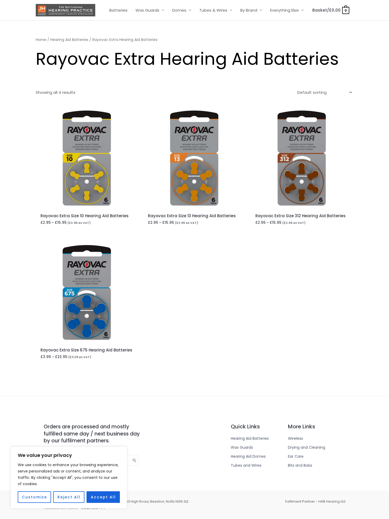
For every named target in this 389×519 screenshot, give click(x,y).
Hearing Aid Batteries (69, 39)
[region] (69, 477)
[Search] (134, 460)
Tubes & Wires (213, 10)
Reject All (68, 497)
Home (41, 39)
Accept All (103, 497)
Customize (34, 497)
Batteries (118, 10)
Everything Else (284, 10)
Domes (179, 10)
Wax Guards (147, 10)
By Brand (248, 10)
